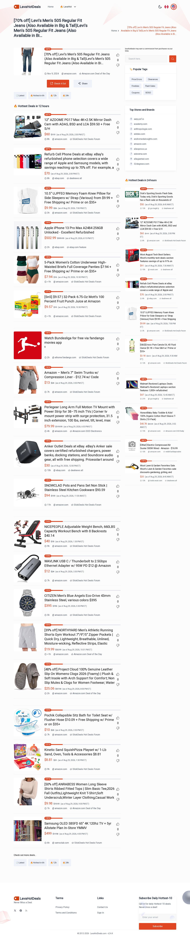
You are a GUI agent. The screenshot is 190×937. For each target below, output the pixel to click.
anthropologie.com (141, 129)
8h (48, 139)
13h (143, 208)
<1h (49, 281)
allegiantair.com (140, 159)
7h (48, 392)
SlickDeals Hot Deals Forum (86, 139)
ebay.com (58, 178)
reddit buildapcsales (173, 452)
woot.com (153, 270)
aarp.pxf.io (137, 119)
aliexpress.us (139, 149)
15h (143, 270)
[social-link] (15, 910)
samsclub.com (60, 842)
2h (48, 247)
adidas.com (138, 134)
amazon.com (69, 73)
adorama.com (139, 154)
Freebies (135, 86)
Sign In (100, 912)
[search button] (172, 58)
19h (143, 431)
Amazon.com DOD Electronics (87, 431)
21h (143, 399)
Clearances (153, 79)
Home (51, 6)
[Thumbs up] (118, 55)
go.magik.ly (153, 208)
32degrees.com (140, 164)
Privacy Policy (62, 907)
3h (48, 212)
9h (48, 546)
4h (48, 431)
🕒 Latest (20, 95)
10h (49, 470)
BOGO (148, 93)
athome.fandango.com (64, 357)
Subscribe (158, 926)
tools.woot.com (155, 481)
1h (48, 808)
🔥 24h (66, 95)
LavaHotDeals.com (98, 933)
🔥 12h (53, 95)
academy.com (139, 124)
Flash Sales (150, 86)
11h (49, 504)
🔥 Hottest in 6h (37, 95)
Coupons (136, 93)
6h (48, 842)
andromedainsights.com (144, 139)
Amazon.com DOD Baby (175, 431)
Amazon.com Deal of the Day (96, 73)
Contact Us (102, 907)
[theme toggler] (160, 7)
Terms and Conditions (66, 912)
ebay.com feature (78, 247)
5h (48, 615)
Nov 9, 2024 (53, 73)
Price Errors (137, 79)
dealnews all (76, 178)
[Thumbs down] (118, 65)
